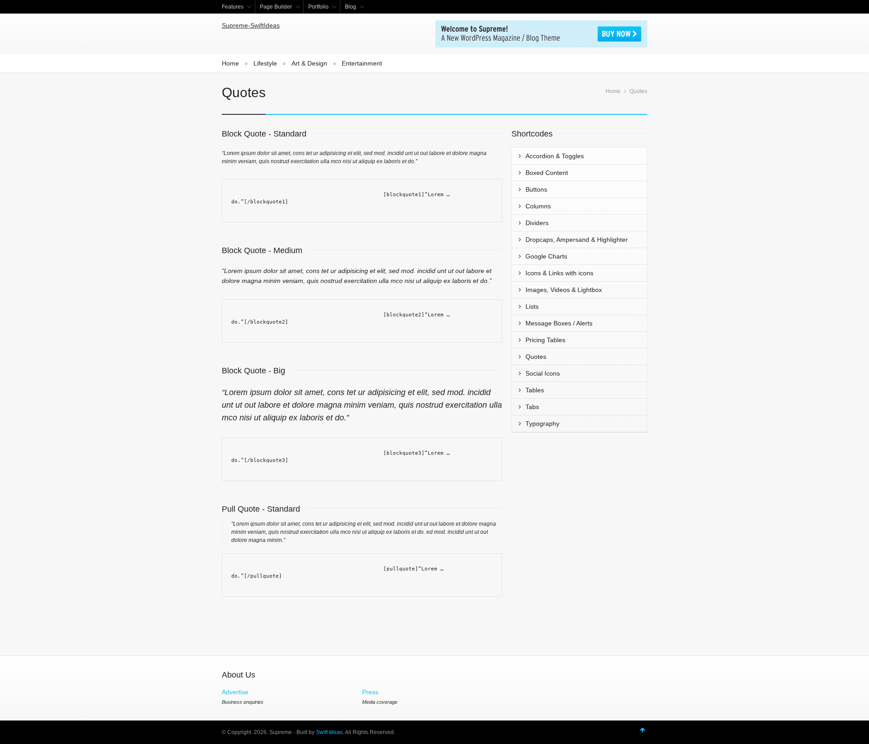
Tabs (532, 406)
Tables (534, 390)
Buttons (536, 189)
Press (370, 692)
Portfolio (318, 7)
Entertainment (362, 63)
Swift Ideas (329, 732)
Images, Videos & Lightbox (563, 289)
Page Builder (276, 7)
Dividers (537, 222)
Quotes (535, 356)
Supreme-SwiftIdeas (251, 25)
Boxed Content (546, 172)
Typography (542, 423)
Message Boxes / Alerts (558, 323)
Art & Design (309, 63)
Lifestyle (265, 63)
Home (230, 63)
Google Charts (546, 256)
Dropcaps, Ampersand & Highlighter (576, 239)
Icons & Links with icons (559, 273)
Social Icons (542, 373)
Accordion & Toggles (554, 156)
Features (233, 7)
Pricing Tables (545, 340)
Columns (538, 206)
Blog (350, 7)
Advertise (235, 692)
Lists (532, 306)
